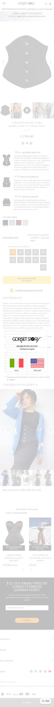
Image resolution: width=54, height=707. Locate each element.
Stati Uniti (37, 371)
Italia (17, 371)
